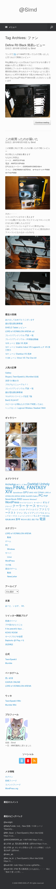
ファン (20, 512)
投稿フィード (11, 780)
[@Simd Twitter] (22, 761)
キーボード (38, 502)
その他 (8, 564)
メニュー (13, 27)
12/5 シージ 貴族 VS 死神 (16, 343)
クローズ (8, 506)
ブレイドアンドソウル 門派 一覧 (19, 335)
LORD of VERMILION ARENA (18, 533)
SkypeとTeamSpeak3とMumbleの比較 (22, 376)
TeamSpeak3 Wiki (13, 700)
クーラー (18, 505)
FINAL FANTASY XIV (25, 489)
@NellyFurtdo (10, 826)
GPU (26, 492)
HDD (35, 492)
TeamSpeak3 (11, 659)
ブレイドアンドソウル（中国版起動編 (21, 339)
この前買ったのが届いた (21, 139)
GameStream (18, 492)
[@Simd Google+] (28, 761)
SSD (19, 499)
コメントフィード (13, 784)
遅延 (33, 519)
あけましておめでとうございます (19, 319)
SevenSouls (10, 499)
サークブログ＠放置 (14, 636)
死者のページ (11, 620)
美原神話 (9, 644)
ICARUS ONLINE (12, 682)
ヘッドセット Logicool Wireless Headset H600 (25, 407)
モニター (37, 515)
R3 (15, 54)
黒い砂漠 (9, 678)
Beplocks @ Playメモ (14, 640)
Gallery (8, 372)
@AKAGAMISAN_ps (13, 839)
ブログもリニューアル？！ (17, 384)
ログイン (9, 776)
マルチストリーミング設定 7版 (18, 396)
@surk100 (8, 865)
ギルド (46, 502)
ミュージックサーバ (25, 516)
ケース (31, 505)
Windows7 (33, 499)
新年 (18, 519)
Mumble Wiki (10, 704)
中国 (44, 516)
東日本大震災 (26, 519)
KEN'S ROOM (11, 632)
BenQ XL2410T (12, 400)
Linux (41, 492)
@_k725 (7, 843)
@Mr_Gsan (9, 832)
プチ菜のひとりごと (14, 624)
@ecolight (8, 822)
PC (41, 495)
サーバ (41, 506)
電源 (42, 519)
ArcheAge (10, 484)
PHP (46, 495)
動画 (9, 537)
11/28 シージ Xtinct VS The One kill (20, 357)
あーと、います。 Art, (14, 605)
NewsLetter (12, 576)
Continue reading (42, 122)
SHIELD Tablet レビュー (15, 327)
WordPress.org (11, 788)
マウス (14, 516)
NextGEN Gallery (32, 496)
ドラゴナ (22, 509)
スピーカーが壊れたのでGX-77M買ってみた (24, 404)
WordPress (12, 502)
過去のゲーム (11, 568)
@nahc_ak (8, 854)
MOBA (23, 496)
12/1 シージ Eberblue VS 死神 (18, 353)
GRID (31, 492)
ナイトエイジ (32, 509)
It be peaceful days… (14, 628)
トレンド (14, 509)
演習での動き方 (12, 380)
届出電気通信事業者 (14, 323)
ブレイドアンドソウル (33, 512)
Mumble (8, 663)
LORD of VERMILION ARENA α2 (19, 331)
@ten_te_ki (9, 858)
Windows (11, 549)
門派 (37, 519)
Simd (33, 48)
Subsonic (26, 499)
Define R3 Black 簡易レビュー (25, 45)
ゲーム (8, 541)
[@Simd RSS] (34, 761)
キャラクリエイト (26, 502)
